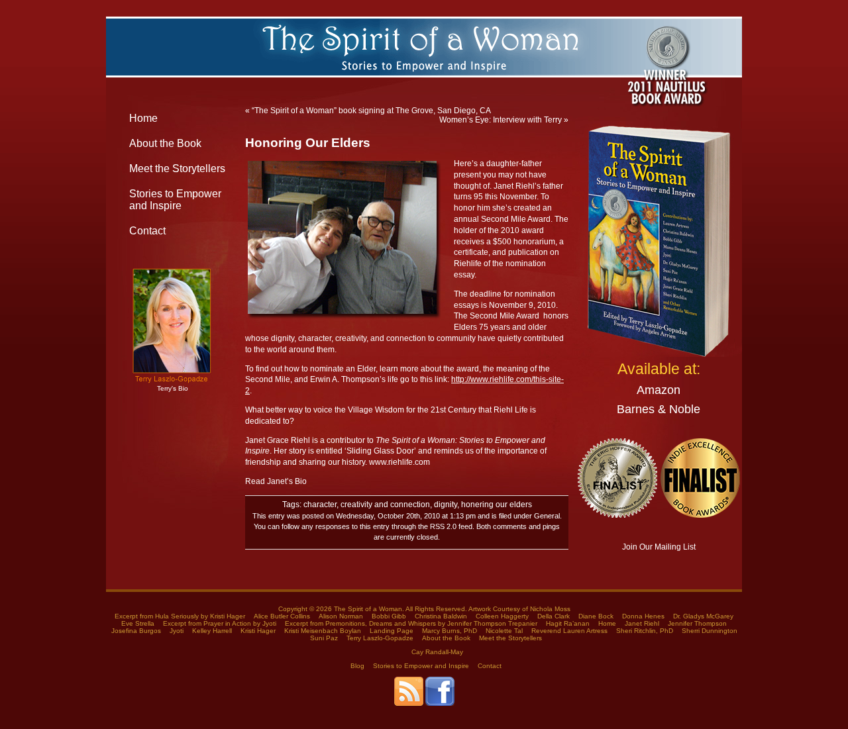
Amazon (658, 390)
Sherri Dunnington (709, 630)
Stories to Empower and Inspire (175, 199)
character (320, 504)
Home (143, 118)
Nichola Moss (550, 608)
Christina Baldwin (441, 616)
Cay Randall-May (437, 652)
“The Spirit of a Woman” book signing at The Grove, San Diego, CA (371, 110)
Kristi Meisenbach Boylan (322, 630)
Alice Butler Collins (282, 616)
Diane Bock (595, 616)
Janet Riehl (642, 623)
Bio (301, 481)
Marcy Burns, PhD (449, 630)
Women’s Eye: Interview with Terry (500, 119)
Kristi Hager (258, 630)
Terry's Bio (172, 388)
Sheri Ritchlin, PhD (644, 630)
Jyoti (177, 630)
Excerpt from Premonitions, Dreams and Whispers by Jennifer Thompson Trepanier (411, 623)
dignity (445, 504)
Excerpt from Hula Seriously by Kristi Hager (180, 616)
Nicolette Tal (504, 630)
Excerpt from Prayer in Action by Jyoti (219, 623)
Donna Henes (643, 616)
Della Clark (553, 616)
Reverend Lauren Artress (569, 630)
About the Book (165, 143)
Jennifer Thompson (697, 623)
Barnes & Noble (658, 409)
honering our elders (496, 504)
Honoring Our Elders (307, 143)
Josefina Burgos (136, 630)
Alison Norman (341, 616)
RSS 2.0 (443, 526)
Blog (357, 665)
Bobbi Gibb (389, 616)
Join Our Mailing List (659, 547)
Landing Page (391, 630)
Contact (147, 230)
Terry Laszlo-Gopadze (379, 638)
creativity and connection (385, 504)
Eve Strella (137, 623)
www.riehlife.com (399, 462)
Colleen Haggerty (502, 616)
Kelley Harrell (212, 630)
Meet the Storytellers (177, 168)
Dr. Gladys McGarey (703, 616)
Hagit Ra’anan (568, 623)
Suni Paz (324, 638)
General (547, 516)
